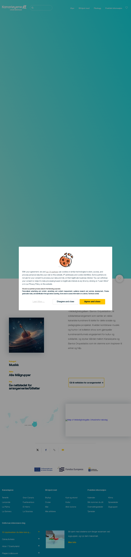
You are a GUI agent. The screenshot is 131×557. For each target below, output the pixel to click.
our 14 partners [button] (52, 272)
